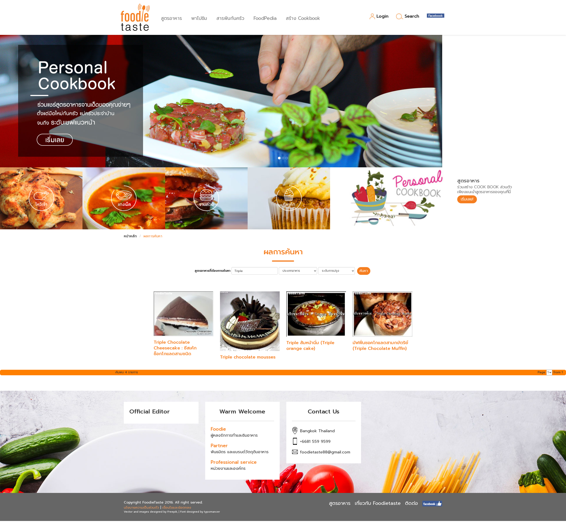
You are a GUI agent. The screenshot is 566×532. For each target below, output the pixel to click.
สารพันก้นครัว (230, 18)
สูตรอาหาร (171, 18)
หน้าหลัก (130, 236)
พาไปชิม (199, 18)
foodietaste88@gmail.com (325, 452)
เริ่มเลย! (467, 199)
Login (382, 16)
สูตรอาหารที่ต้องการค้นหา (212, 271)
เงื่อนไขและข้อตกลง (176, 507)
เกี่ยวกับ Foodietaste (378, 503)
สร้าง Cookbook (303, 18)
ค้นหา (363, 271)
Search (412, 16)
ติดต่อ (411, 503)
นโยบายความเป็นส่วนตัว (141, 507)
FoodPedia (265, 18)
